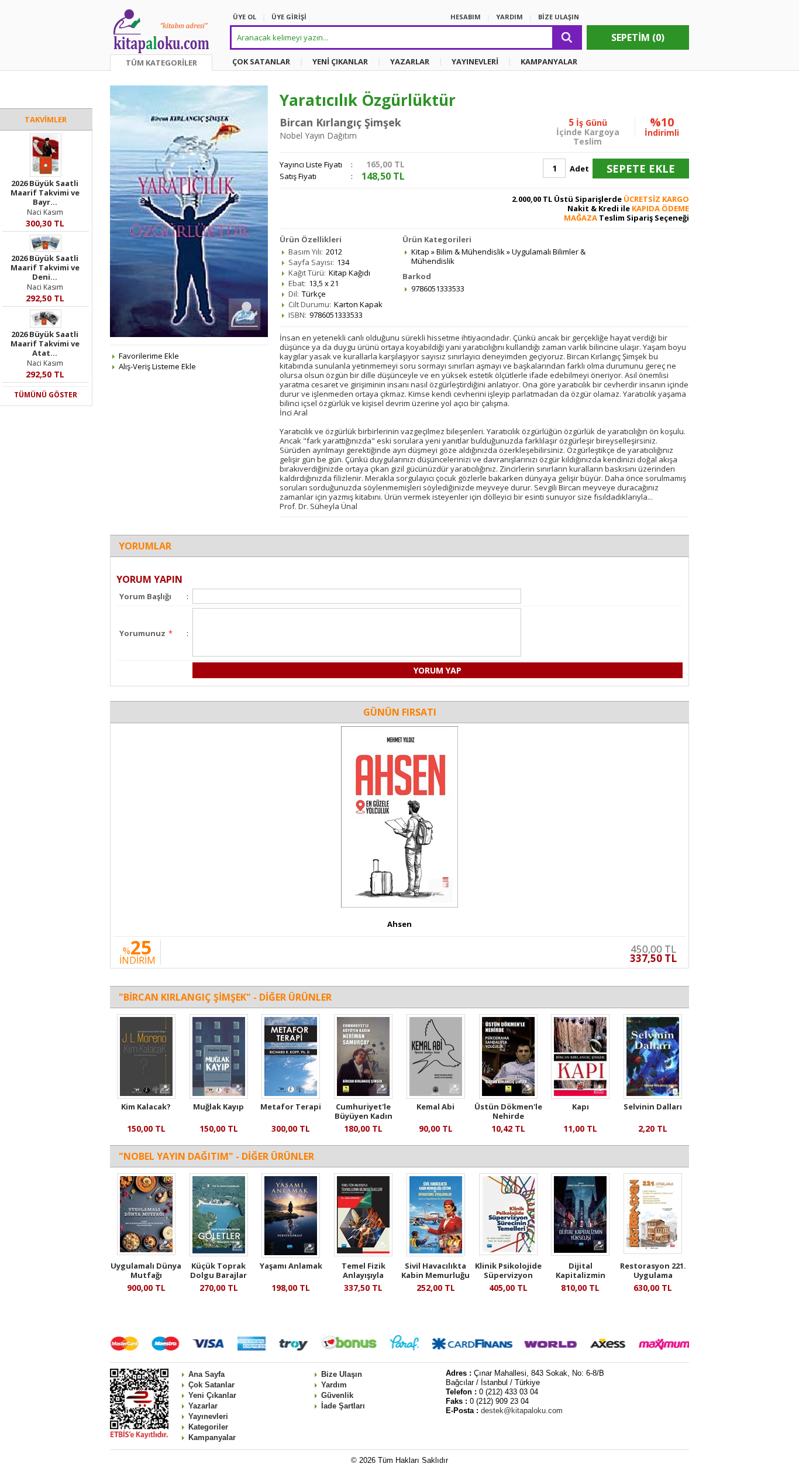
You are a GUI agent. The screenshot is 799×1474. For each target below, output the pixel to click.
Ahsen (399, 924)
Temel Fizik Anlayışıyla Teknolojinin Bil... (363, 1275)
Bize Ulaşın (341, 1374)
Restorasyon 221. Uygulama (653, 1270)
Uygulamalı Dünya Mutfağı (146, 1270)
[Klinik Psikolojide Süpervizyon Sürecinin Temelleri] (508, 1252)
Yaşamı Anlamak (291, 1265)
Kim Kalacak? (146, 1106)
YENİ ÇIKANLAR (340, 61)
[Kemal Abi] (436, 1096)
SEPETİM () (637, 37)
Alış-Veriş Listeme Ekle (157, 366)
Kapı (580, 1106)
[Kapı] (580, 1096)
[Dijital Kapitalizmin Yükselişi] (580, 1253)
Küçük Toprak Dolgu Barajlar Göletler (218, 1275)
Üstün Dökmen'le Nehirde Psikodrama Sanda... (508, 1120)
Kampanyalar (212, 1437)
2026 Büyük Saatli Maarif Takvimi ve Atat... (45, 343)
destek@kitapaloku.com (522, 1410)
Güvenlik (337, 1395)
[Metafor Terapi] (290, 1096)
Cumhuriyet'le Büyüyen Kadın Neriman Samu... (363, 1116)
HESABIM (465, 16)
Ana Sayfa (206, 1374)
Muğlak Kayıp (218, 1106)
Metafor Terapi (290, 1106)
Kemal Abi (435, 1106)
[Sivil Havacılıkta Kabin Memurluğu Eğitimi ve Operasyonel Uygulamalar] (436, 1253)
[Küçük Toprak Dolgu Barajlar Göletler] (219, 1253)
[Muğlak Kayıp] (219, 1096)
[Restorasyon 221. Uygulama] (653, 1251)
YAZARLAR (409, 61)
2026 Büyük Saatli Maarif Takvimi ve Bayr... (45, 192)
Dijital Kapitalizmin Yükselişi (580, 1275)
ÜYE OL (244, 16)
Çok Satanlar (211, 1384)
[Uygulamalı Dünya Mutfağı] (146, 1252)
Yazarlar (203, 1405)
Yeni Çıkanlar (212, 1395)
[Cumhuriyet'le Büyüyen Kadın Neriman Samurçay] (363, 1096)
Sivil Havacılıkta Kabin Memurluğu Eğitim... (435, 1275)
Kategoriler (208, 1427)
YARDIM (509, 16)
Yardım (334, 1384)
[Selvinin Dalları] (653, 1096)
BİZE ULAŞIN (558, 16)
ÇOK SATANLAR (261, 61)
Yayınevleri (208, 1416)
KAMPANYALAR (549, 61)
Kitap (420, 251)
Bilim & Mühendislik (470, 251)
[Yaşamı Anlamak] (290, 1255)
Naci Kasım (45, 212)
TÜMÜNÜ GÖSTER (45, 395)
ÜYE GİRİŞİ (288, 16)
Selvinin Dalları (653, 1106)
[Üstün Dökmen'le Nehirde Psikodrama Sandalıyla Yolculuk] (508, 1096)
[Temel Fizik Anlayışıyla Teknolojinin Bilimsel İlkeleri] (363, 1253)
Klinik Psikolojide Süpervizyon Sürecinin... (508, 1275)
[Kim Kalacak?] (146, 1096)
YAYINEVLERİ (475, 61)
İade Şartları (343, 1405)
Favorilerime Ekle (149, 356)
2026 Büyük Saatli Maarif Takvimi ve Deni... (45, 267)
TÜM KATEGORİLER (161, 62)
